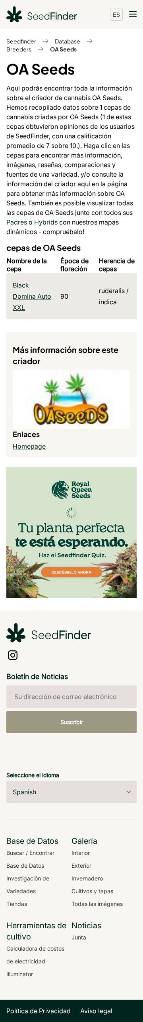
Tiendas (16, 903)
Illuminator (19, 974)
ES (116, 14)
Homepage (29, 446)
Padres (16, 222)
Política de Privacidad (38, 1011)
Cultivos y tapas (92, 891)
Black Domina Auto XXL (32, 296)
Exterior (81, 865)
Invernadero (87, 878)
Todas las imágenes (97, 903)
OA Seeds (63, 49)
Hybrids (46, 222)
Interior (81, 852)
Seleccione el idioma (32, 775)
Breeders (18, 49)
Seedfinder (21, 41)
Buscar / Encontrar (30, 852)
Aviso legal (96, 1011)
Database (67, 41)
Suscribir (71, 722)
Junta (79, 937)
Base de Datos (25, 865)
